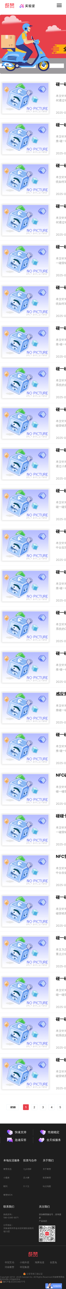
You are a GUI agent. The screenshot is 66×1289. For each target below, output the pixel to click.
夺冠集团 (24, 1267)
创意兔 (53, 1262)
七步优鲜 (27, 1169)
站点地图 (47, 1186)
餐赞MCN (7, 1195)
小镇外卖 (24, 1262)
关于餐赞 (47, 1169)
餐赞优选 (7, 1169)
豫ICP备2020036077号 (14, 1282)
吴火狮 (26, 1177)
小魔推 (6, 1177)
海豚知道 (39, 1262)
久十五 (26, 1186)
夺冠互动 (9, 1262)
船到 (5, 1186)
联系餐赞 (47, 1177)
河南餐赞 (9, 1267)
